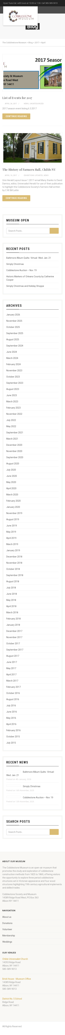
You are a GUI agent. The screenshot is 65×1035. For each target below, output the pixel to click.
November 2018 (14, 563)
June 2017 (11, 662)
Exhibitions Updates (33, 175)
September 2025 (14, 333)
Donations (7, 923)
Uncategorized (37, 104)
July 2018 (11, 587)
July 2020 (11, 470)
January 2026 (13, 314)
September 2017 (14, 649)
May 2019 (11, 532)
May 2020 (11, 482)
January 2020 (13, 507)
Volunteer (7, 929)
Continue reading (16, 116)
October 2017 (13, 643)
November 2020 (14, 451)
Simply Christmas (15, 264)
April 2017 (11, 674)
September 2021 (14, 432)
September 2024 (14, 345)
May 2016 (11, 718)
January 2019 (13, 550)
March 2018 (12, 612)
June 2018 (11, 594)
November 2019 (14, 513)
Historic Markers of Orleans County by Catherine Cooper (30, 278)
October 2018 (13, 569)
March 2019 (12, 544)
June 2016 (11, 711)
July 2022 (11, 420)
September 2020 (14, 457)
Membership (8, 935)
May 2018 (11, 600)
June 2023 (11, 395)
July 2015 (11, 742)
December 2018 (14, 556)
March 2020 (12, 494)
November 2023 (14, 370)
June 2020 (11, 476)
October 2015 (13, 736)
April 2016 (11, 724)
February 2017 (13, 687)
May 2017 (11, 668)
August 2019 (12, 519)
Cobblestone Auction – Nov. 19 (21, 270)
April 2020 (11, 488)
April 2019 (11, 538)
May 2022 (11, 426)
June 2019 (11, 525)
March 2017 (12, 680)
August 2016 (12, 699)
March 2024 (12, 358)
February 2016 (13, 730)
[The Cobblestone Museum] (20, 16)
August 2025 (12, 339)
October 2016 (13, 693)
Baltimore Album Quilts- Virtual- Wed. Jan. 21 (28, 258)
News (26, 104)
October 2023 (13, 376)
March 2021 (12, 438)
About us (6, 917)
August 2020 (12, 463)
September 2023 (14, 383)
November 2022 (14, 414)
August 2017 (12, 656)
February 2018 (13, 618)
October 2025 (13, 327)
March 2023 (12, 401)
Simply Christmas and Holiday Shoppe (25, 286)
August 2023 (12, 389)
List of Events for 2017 (17, 98)
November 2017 (14, 637)
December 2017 (14, 631)
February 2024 (13, 364)
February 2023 (13, 407)
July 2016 (11, 705)
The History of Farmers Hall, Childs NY (29, 169)
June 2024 (11, 352)
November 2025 (14, 321)
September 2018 (14, 575)
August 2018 (12, 581)
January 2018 (13, 625)
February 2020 (13, 501)
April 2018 (11, 606)
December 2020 (14, 445)
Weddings (7, 942)
